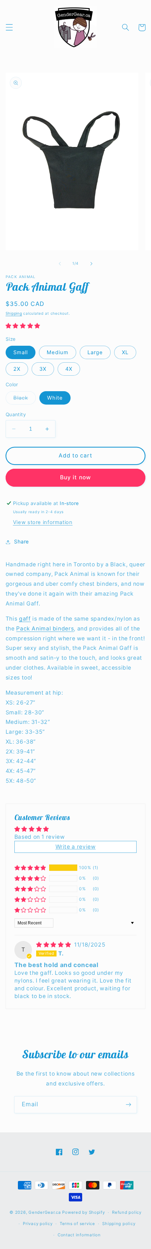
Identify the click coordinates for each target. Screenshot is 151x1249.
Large (95, 352)
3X (42, 369)
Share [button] (21, 542)
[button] (9, 27)
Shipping (14, 313)
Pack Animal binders (45, 628)
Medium (57, 352)
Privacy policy (37, 1223)
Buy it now (75, 477)
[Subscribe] (128, 1104)
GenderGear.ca (44, 1212)
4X (68, 369)
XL (125, 352)
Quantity (16, 414)
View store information (43, 522)
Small (20, 352)
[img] (54, 944)
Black (24, 399)
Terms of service (77, 1223)
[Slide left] (59, 263)
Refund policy (127, 1212)
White (55, 398)
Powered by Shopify (83, 1212)
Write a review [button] (75, 846)
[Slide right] (91, 263)
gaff (25, 618)
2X (16, 369)
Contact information (79, 1234)
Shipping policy (118, 1223)
